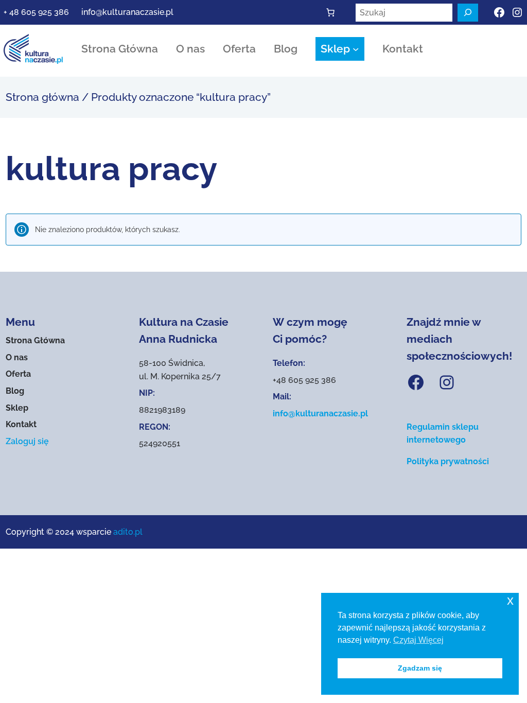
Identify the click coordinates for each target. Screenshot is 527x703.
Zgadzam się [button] (420, 668)
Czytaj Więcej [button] (418, 640)
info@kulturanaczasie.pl (127, 12)
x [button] (510, 600)
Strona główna (42, 97)
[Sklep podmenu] (356, 49)
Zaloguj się (27, 441)
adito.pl (128, 532)
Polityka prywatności (448, 461)
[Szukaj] (468, 13)
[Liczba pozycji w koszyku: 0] (330, 12)
